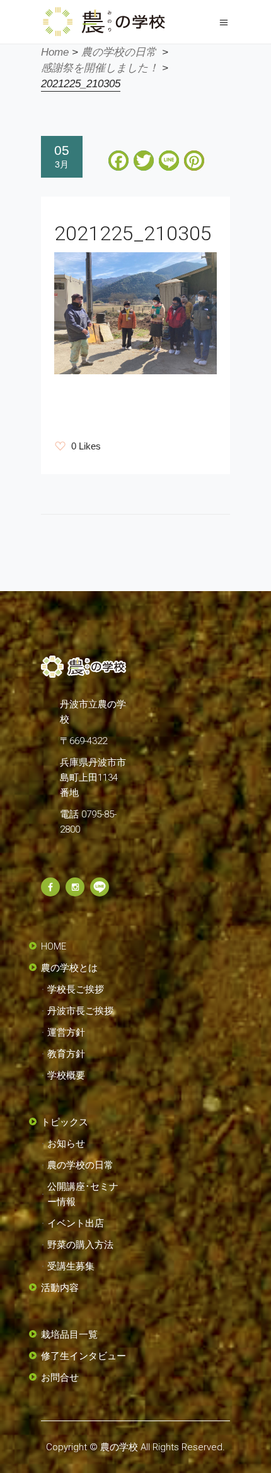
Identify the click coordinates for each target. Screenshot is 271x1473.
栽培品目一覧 (69, 1334)
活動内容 (60, 1287)
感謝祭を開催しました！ (100, 68)
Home (55, 52)
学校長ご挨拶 (75, 989)
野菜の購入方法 (80, 1244)
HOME (53, 946)
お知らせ (66, 1143)
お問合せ (60, 1377)
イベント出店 (75, 1223)
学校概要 (66, 1075)
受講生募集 (71, 1266)
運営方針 (66, 1032)
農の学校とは (69, 968)
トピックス (64, 1122)
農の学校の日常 (118, 52)
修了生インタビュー (83, 1356)
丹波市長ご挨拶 (80, 1011)
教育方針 (66, 1054)
